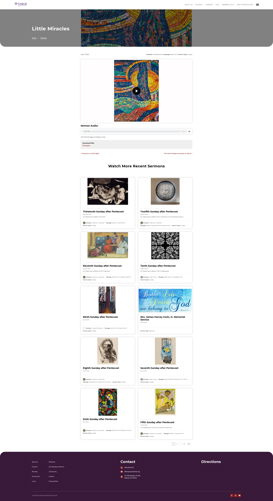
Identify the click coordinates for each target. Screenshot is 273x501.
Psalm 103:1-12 (116, 277)
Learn (34, 481)
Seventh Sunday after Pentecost (159, 368)
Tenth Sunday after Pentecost (158, 265)
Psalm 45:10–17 (116, 430)
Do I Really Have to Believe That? (95, 208)
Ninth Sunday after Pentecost (100, 317)
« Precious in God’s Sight (90, 153)
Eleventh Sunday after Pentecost (102, 265)
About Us (189, 4)
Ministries (52, 462)
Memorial (152, 331)
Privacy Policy (53, 481)
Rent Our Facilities (245, 4)
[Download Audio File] (189, 131)
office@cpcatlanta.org (132, 471)
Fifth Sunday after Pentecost (157, 422)
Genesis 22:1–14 (179, 433)
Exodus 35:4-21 (122, 328)
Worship (209, 4)
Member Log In (228, 4)
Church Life (36, 476)
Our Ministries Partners (56, 467)
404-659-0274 (129, 467)
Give (217, 4)
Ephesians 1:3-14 (177, 277)
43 (184, 444)
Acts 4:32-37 (114, 328)
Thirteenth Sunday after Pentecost (103, 211)
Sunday (190, 54)
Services (44, 38)
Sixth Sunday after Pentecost (100, 419)
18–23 (185, 379)
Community (53, 472)
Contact (51, 476)
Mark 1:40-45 (174, 54)
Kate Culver (153, 277)
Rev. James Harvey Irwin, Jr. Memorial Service (162, 318)
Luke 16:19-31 (121, 223)
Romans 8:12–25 (93, 382)
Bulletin (87, 146)
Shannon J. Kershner (98, 223)
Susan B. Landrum (97, 328)
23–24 (109, 382)
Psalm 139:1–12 (103, 382)
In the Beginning (146, 419)
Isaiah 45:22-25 (168, 277)
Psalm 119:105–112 (169, 379)
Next (189, 444)
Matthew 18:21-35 (126, 277)
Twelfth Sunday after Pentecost (159, 211)
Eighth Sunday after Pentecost (101, 368)
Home (34, 38)
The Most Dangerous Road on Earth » (178, 153)
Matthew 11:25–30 (126, 430)
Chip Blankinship (158, 54)
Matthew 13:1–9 (179, 379)
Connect (199, 4)
